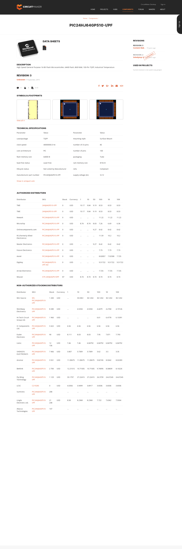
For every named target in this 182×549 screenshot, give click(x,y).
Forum (141, 9)
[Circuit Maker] (29, 7)
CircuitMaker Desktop (148, 4)
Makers (152, 9)
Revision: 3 (138, 45)
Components (127, 9)
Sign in (163, 4)
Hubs (115, 9)
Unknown (21, 79)
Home (93, 9)
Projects (104, 9)
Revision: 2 (138, 55)
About (162, 9)
